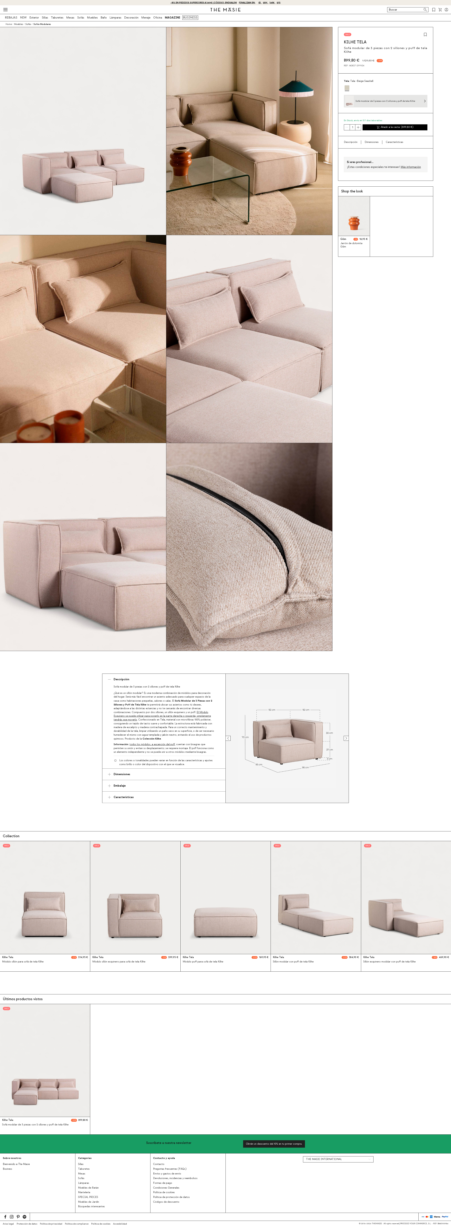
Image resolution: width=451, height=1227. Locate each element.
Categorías (84, 1158)
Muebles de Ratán (88, 1187)
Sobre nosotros (12, 1158)
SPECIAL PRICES (88, 1197)
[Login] (446, 9)
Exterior (34, 17)
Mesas (70, 17)
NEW (23, 17)
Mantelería (84, 1192)
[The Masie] (225, 9)
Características (394, 142)
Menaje (145, 17)
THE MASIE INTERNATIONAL (324, 1159)
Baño (104, 17)
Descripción (350, 142)
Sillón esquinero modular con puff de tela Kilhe (389, 961)
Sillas (45, 17)
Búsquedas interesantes (91, 1206)
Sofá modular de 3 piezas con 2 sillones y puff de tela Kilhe (35, 1124)
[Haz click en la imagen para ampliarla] (287, 738)
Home (9, 24)
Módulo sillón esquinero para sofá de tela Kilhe (118, 961)
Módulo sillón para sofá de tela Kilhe (23, 961)
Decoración (131, 17)
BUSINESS (190, 17)
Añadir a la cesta (397, 127)
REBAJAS (11, 17)
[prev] (231, 738)
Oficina (157, 17)
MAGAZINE (172, 17)
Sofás (80, 17)
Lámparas (115, 17)
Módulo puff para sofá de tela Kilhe (203, 961)
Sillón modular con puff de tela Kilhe (293, 961)
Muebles (92, 17)
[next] (343, 738)
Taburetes (57, 17)
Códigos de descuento (166, 1202)
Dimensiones (372, 142)
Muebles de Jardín (88, 1202)
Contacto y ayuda (164, 1158)
